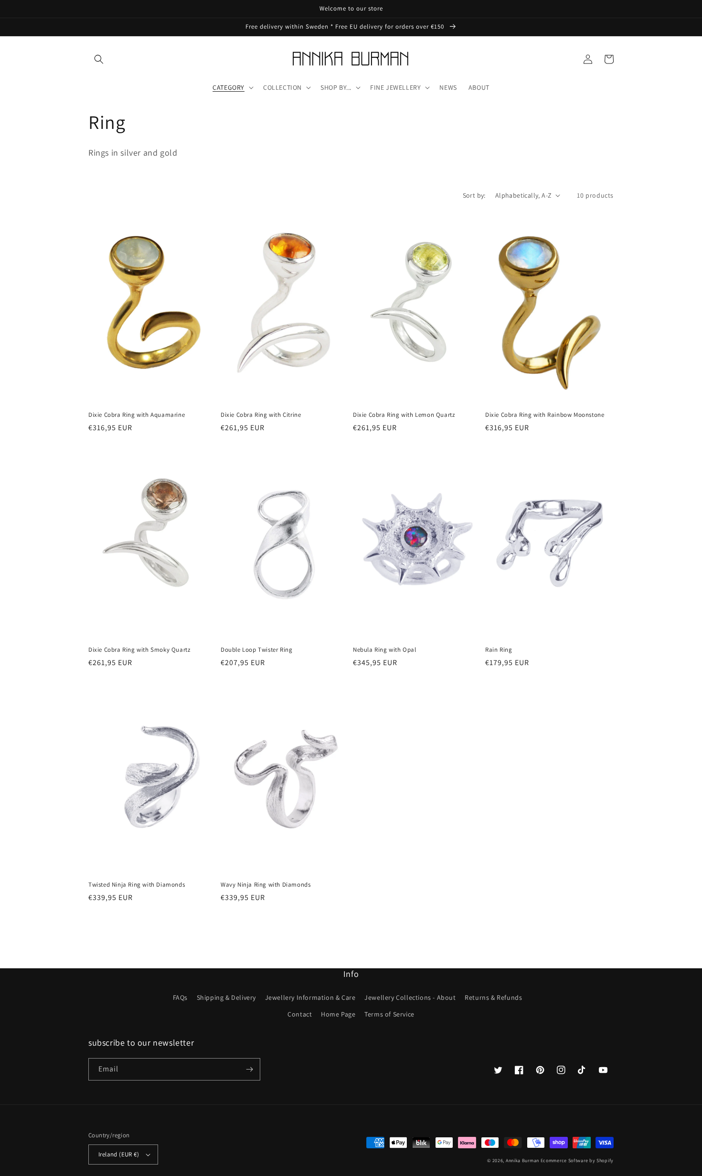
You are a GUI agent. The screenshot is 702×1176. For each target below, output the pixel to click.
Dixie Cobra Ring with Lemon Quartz (404, 415)
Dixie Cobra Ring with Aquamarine (136, 415)
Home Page (338, 1014)
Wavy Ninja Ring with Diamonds (265, 885)
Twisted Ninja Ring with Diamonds (136, 885)
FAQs (180, 997)
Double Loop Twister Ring (256, 650)
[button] (98, 59)
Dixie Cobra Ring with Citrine (261, 415)
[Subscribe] (249, 1069)
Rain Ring (498, 650)
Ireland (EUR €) (118, 1154)
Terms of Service (389, 1014)
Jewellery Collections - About (410, 997)
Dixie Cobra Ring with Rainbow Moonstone (544, 415)
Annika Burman (523, 1160)
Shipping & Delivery (226, 997)
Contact (299, 1014)
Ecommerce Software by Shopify (577, 1160)
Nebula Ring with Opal (384, 650)
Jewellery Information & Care (310, 997)
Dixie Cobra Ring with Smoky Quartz (139, 650)
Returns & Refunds (493, 997)
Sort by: (474, 195)
